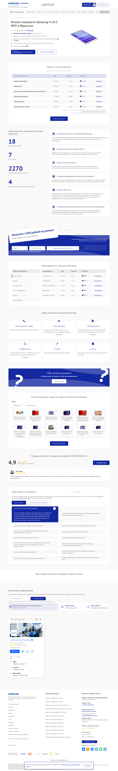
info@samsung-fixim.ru (89, 711)
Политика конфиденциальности (59, 760)
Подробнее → (98, 276)
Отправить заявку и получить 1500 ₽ (63, 248)
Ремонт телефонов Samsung (54, 698)
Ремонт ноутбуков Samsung (54, 701)
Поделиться (83, 749)
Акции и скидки (71, 12)
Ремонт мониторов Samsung (54, 733)
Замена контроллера (20, 81)
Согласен (87, 765)
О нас (44, 12)
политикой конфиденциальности (33, 251)
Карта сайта (12, 745)
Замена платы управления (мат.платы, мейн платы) (30, 91)
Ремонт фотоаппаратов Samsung (56, 712)
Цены (38, 12)
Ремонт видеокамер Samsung (55, 730)
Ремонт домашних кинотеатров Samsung (58, 737)
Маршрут (16, 651)
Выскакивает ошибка (48, 295)
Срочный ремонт (31, 12)
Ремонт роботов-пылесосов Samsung (57, 705)
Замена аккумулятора (21, 96)
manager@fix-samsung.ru (89, 715)
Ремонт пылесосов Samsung (54, 719)
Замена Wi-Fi (18, 86)
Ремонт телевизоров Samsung (55, 716)
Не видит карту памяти (49, 285)
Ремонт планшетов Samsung (54, 726)
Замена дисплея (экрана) (22, 106)
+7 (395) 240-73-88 (48, 4)
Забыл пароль (46, 281)
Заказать (98, 81)
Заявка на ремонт (82, 12)
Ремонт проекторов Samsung (55, 723)
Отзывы (50, 12)
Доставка (56, 12)
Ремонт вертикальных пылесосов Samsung (59, 709)
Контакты (91, 12)
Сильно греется (47, 276)
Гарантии (62, 12)
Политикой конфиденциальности (46, 601)
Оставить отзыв (101, 463)
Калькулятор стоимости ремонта (18, 734)
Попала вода (46, 290)
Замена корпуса (19, 101)
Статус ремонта (104, 12)
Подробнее (59, 334)
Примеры (11, 710)
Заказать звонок (59, 381)
